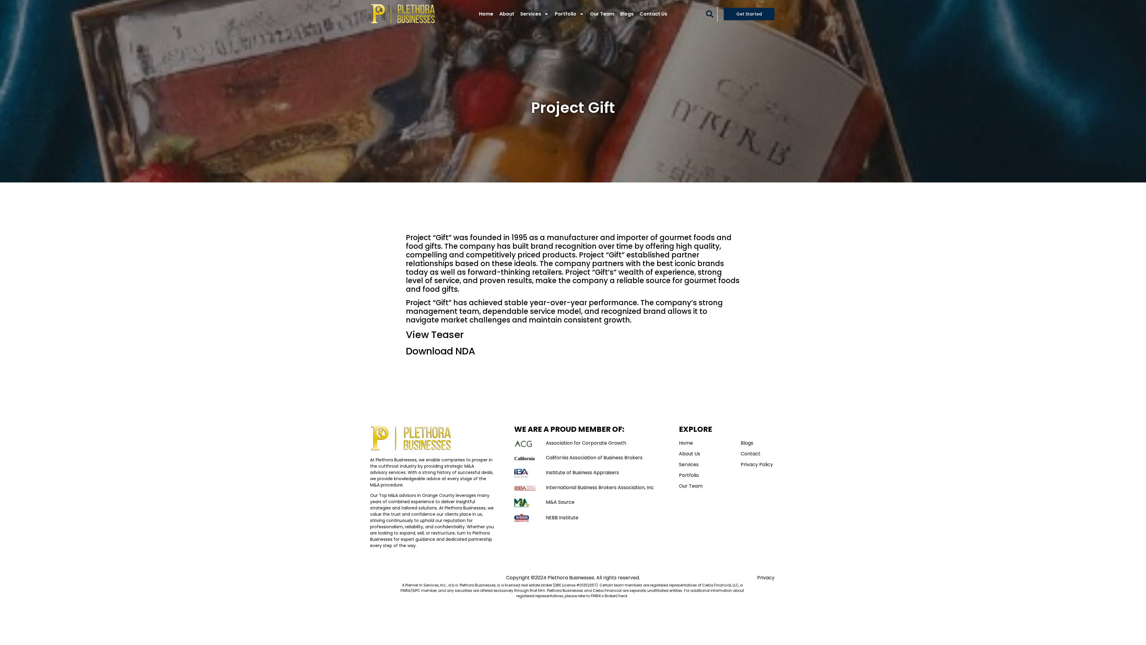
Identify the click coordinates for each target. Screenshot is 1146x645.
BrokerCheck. (616, 595)
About (506, 13)
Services (530, 13)
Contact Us (653, 13)
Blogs (627, 13)
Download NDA (440, 351)
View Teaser (435, 334)
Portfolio (565, 13)
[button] (709, 14)
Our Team (602, 13)
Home (486, 13)
